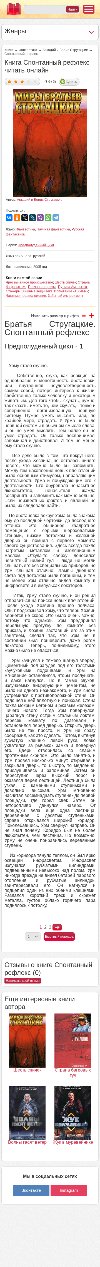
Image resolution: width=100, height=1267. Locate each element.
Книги (8, 50)
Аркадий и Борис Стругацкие (65, 50)
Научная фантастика (53, 229)
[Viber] (40, 217)
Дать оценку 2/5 (16, 81)
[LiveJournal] (32, 217)
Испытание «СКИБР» (71, 291)
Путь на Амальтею (72, 287)
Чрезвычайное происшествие (29, 282)
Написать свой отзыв (22, 981)
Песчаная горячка (42, 287)
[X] (24, 217)
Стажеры (13, 291)
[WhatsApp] (48, 217)
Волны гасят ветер (27, 1142)
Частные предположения (26, 296)
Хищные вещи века (37, 291)
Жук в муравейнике (73, 1142)
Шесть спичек (65, 282)
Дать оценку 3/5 (22, 81)
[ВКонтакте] (9, 217)
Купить (71, 82)
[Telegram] (55, 217)
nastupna (57, 927)
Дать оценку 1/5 (9, 81)
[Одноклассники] (17, 217)
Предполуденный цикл (36, 245)
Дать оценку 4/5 (28, 81)
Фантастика (28, 50)
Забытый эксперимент (65, 296)
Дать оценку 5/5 (35, 81)
